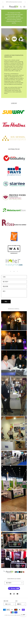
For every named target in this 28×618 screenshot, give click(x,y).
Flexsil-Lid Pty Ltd (11, 615)
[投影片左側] (10, 271)
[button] (3, 6)
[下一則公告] (25, 2)
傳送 (6, 301)
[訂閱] (21, 583)
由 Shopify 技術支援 (19, 615)
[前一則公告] (3, 2)
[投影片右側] (17, 271)
